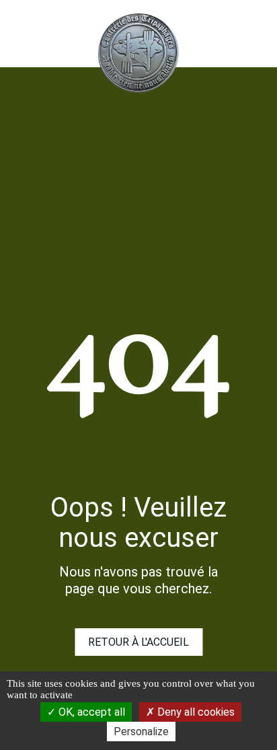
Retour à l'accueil (138, 642)
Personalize (141, 731)
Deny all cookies (195, 712)
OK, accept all (90, 712)
